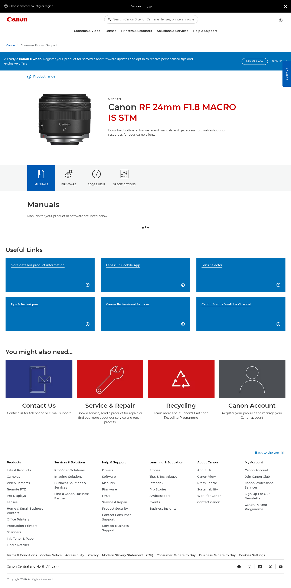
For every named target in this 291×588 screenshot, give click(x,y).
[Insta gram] (249, 566)
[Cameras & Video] (102, 31)
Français (136, 6)
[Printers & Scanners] (153, 31)
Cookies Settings (252, 555)
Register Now (254, 61)
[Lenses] (118, 31)
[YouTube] (280, 566)
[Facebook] (239, 566)
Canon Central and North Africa (31, 566)
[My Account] (280, 20)
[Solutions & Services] (190, 31)
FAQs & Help (96, 184)
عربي (150, 6)
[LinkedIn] (260, 566)
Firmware (68, 184)
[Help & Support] (218, 31)
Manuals (41, 184)
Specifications (124, 184)
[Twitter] (270, 566)
